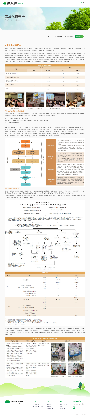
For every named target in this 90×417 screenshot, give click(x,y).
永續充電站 (50, 408)
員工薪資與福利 (69, 36)
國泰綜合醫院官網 (38, 406)
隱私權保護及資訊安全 (81, 414)
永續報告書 (36, 404)
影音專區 (49, 406)
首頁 (7, 20)
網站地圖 (73, 414)
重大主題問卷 (63, 404)
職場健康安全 (79, 36)
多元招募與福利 (58, 36)
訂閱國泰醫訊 (77, 401)
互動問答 (62, 406)
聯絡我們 (62, 408)
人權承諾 (49, 36)
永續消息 (49, 404)
